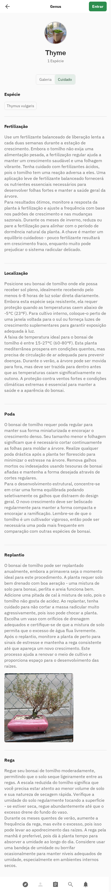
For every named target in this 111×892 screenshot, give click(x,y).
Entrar (97, 6)
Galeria (45, 79)
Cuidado (65, 79)
